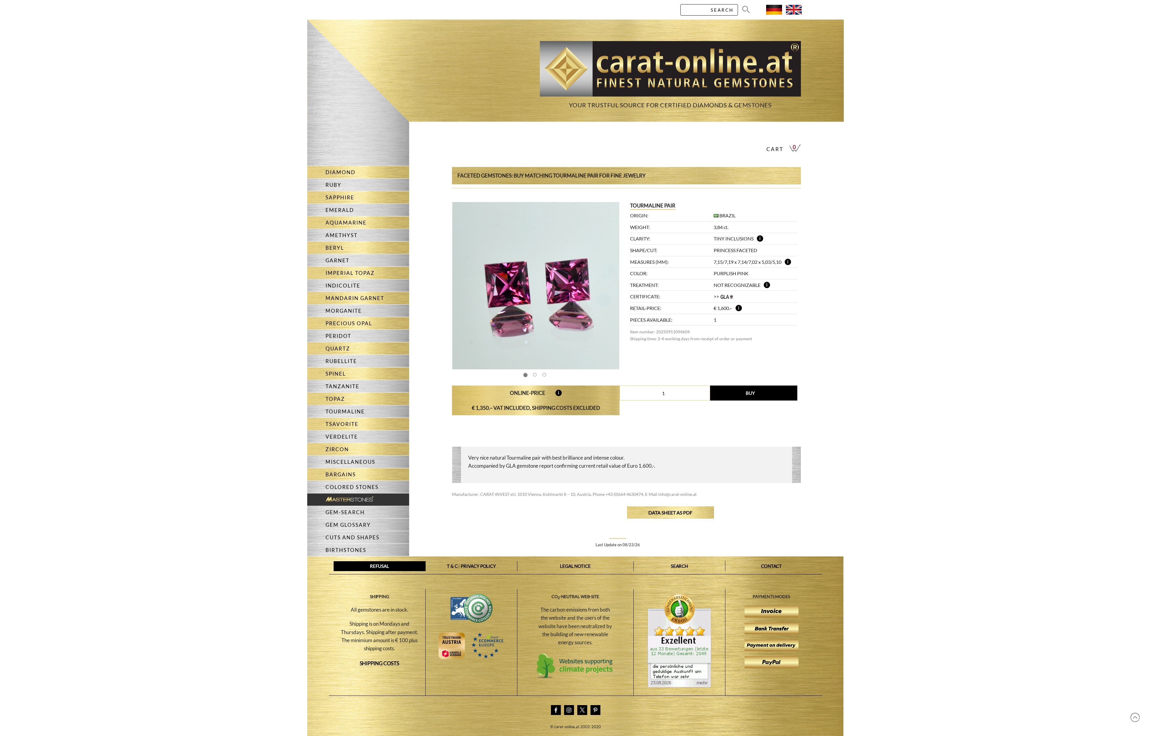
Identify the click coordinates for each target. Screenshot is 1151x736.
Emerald (340, 210)
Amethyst (342, 235)
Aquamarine (346, 222)
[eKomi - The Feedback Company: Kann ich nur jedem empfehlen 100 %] (679, 685)
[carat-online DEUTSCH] (774, 13)
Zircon (337, 449)
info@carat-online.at (677, 494)
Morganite (344, 311)
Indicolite (343, 285)
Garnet (337, 260)
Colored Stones (352, 487)
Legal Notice (575, 566)
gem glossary (348, 525)
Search (679, 566)
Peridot (338, 336)
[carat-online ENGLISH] (794, 13)
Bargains (341, 474)
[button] (609, 285)
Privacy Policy (478, 566)
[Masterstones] (340, 499)
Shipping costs (380, 663)
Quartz (338, 348)
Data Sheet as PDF (670, 512)
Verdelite (342, 437)
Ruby (333, 185)
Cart (775, 149)
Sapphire (340, 197)
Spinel (336, 374)
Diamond (340, 172)
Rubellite (341, 361)
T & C (452, 566)
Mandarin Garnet (355, 298)
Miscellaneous (350, 462)
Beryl (335, 248)
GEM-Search (345, 512)
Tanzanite (342, 386)
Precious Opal (349, 323)
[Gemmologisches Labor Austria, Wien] (727, 296)
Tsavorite (342, 424)
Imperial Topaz (350, 273)
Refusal (379, 566)
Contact (771, 566)
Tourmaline (345, 411)
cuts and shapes (352, 537)
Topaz (335, 399)
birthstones (346, 550)
